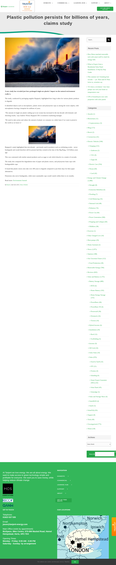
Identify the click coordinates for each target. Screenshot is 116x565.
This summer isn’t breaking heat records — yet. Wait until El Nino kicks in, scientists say (99, 79)
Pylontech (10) (96, 316)
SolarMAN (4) (94, 401)
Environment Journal (20, 180)
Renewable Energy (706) (96, 268)
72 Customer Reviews (27, 10)
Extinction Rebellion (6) (97, 190)
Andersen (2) (95, 150)
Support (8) (91, 415)
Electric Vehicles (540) (95, 141)
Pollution (25, 184)
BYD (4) (94, 286)
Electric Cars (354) (95, 164)
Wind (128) (91, 429)
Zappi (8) (94, 160)
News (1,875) (92, 249)
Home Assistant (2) (94, 245)
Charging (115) (94, 146)
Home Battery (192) (97, 290)
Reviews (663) (92, 272)
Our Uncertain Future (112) (97, 258)
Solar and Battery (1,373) (96, 277)
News (21, 184)
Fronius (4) (94, 371)
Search (92, 454)
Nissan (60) (93, 169)
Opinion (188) (92, 254)
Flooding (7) (93, 194)
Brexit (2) (91, 132)
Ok (75, 562)
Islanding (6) (95, 375)
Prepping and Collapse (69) (98, 222)
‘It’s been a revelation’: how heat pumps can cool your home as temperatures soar (98, 89)
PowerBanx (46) (96, 302)
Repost (8, 184)
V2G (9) (93, 155)
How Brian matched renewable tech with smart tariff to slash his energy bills (98, 57)
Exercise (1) (92, 231)
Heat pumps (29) (93, 240)
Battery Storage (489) (96, 281)
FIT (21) (93, 366)
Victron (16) (95, 320)
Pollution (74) (93, 208)
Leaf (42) (94, 173)
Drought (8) (93, 185)
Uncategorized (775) (94, 424)
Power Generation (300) (97, 217)
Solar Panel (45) (96, 387)
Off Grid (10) (93, 348)
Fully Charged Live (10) (96, 236)
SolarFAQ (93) (93, 410)
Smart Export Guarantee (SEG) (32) (99, 381)
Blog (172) (91, 128)
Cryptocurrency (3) (95, 123)
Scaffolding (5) (96, 339)
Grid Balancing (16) (95, 199)
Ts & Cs (67, 561)
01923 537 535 (9, 517)
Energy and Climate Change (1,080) (97, 179)
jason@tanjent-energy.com (15, 524)
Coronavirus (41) (93, 137)
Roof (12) (94, 334)
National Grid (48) (95, 203)
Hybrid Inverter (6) (95, 325)
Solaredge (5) (95, 392)
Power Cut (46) (94, 213)
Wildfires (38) (94, 226)
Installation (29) (94, 330)
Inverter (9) (93, 343)
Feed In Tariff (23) (97, 362)
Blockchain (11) (93, 119)
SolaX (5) (92, 406)
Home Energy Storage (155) (98, 296)
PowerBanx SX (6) (97, 307)
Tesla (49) (91, 419)
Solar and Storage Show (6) (98, 396)
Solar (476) (93, 357)
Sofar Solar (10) (94, 353)
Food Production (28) (96, 263)
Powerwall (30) (96, 311)
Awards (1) (91, 114)
